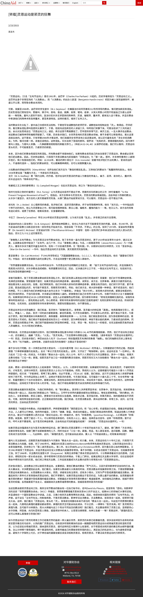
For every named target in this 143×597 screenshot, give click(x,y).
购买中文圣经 (116, 567)
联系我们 (66, 3)
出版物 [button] (55, 3)
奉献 (139, 2)
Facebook (104, 580)
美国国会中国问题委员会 (116, 569)
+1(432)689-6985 (72, 569)
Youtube (127, 580)
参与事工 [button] (45, 3)
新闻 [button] (28, 3)
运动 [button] (36, 3)
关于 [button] (20, 3)
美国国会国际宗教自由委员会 (116, 571)
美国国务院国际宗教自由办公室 (116, 573)
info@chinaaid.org (72, 567)
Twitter (116, 580)
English (75, 3)
